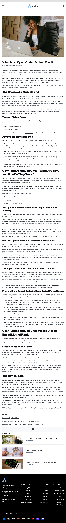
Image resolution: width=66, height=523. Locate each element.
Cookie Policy (59, 496)
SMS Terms (60, 499)
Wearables (29, 490)
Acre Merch (28, 496)
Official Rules (60, 505)
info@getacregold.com (10, 492)
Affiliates (5, 495)
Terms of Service (58, 485)
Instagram (45, 496)
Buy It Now (29, 488)
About (46, 490)
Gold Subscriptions (26, 485)
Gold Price (29, 493)
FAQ (46, 485)
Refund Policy (59, 490)
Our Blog (45, 499)
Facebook (45, 493)
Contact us (44, 488)
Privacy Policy (59, 488)
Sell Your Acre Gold (26, 502)
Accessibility (60, 502)
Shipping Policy (59, 493)
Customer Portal (27, 499)
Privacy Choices (43, 502)
